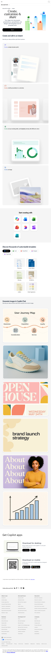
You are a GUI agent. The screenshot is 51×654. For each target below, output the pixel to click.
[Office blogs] (23, 588)
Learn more (33, 579)
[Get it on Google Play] (35, 567)
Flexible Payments (21, 612)
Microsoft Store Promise (22, 610)
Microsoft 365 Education (39, 604)
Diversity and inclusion (38, 629)
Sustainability (37, 633)
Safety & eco (32, 643)
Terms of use (20, 643)
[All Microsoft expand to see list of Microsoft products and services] (1, 1)
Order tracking (20, 606)
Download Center (21, 599)
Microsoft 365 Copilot (5, 631)
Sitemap (3, 643)
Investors (36, 627)
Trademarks (27, 643)
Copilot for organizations (6, 606)
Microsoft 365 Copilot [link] (6, 8)
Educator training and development (41, 608)
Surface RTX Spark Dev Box (6, 604)
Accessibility (37, 631)
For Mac (33, 550)
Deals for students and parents (40, 610)
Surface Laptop (4, 599)
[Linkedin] (14, 588)
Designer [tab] (35, 251)
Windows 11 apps (5, 612)
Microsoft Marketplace (22, 629)
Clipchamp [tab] (8, 254)
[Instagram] (21, 588)
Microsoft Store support (22, 602)
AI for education (37, 612)
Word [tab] (7, 251)
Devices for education (38, 599)
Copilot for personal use (6, 608)
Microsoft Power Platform (6, 627)
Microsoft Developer (21, 620)
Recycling (38, 643)
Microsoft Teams (4, 629)
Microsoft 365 (4, 4)
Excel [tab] (15, 251)
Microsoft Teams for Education (40, 602)
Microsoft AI (4, 618)
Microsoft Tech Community (22, 627)
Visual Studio (20, 633)
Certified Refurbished (22, 608)
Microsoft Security (5, 620)
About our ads (44, 643)
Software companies (21, 631)
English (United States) (7, 637)
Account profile (20, 597)
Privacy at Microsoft (38, 625)
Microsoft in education (38, 597)
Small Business (4, 633)
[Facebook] (16, 588)
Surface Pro (4, 597)
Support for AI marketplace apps (23, 625)
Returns (19, 604)
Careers (36, 618)
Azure (19, 618)
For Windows (26, 550)
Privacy (15, 643)
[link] (25, 63)
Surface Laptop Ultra (5, 602)
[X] (18, 588)
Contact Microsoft (9, 643)
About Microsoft (37, 620)
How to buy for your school (39, 606)
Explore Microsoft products (6, 610)
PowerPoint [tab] (24, 251)
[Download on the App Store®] (26, 567)
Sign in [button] (12, 29)
